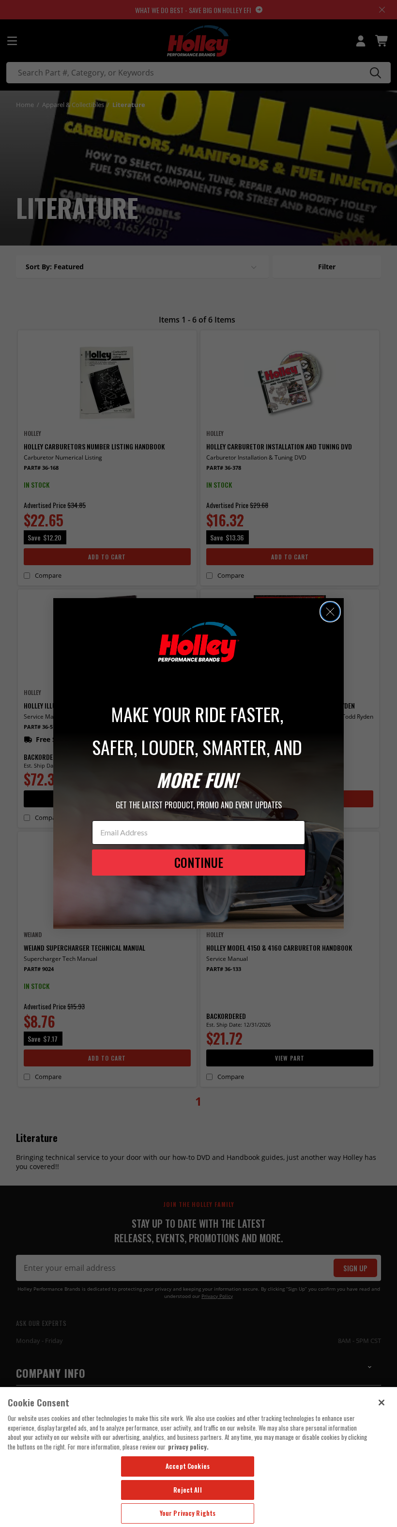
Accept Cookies (188, 1466)
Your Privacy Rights (187, 1513)
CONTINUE (198, 862)
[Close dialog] (330, 611)
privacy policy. (188, 1446)
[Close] (381, 1402)
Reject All (187, 1490)
